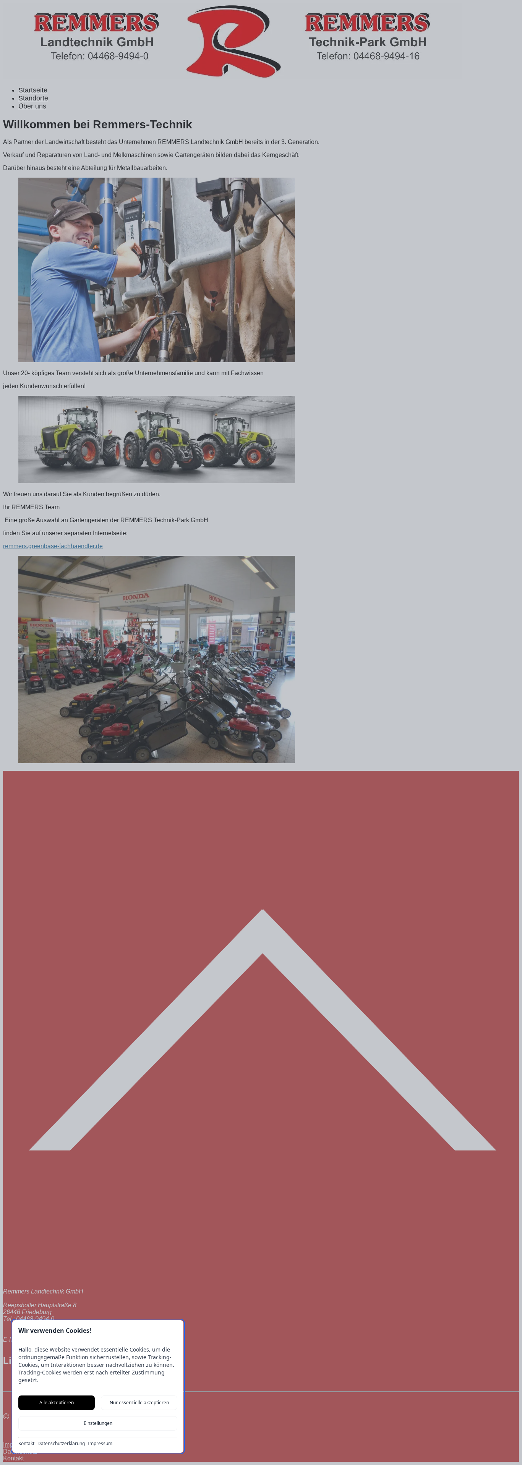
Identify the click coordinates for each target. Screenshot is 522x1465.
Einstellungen (98, 1423)
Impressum (100, 1444)
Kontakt (26, 1444)
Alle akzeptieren (56, 1402)
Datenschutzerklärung (61, 1444)
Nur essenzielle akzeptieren (139, 1402)
